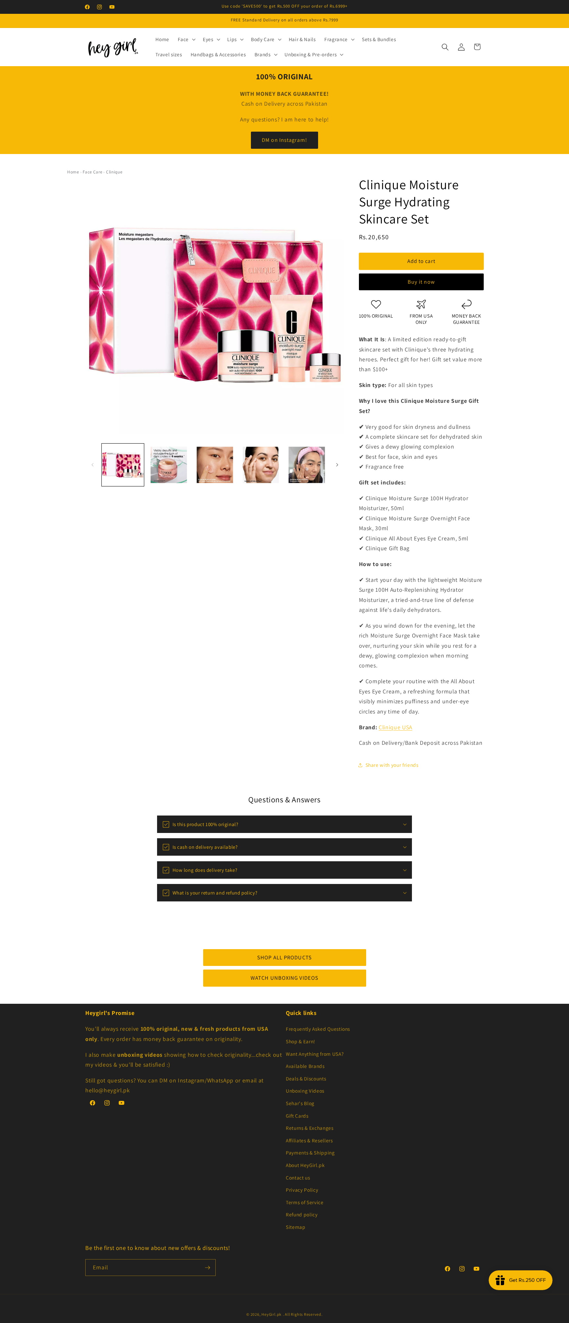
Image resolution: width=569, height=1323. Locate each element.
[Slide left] (92, 465)
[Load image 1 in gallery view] (123, 465)
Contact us (298, 1177)
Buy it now (421, 282)
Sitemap (296, 1227)
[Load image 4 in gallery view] (261, 465)
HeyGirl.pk (271, 1314)
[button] (186, 39)
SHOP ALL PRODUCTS (284, 957)
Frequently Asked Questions (318, 1028)
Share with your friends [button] (392, 765)
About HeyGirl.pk (305, 1165)
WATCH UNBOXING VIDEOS (284, 977)
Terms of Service (305, 1202)
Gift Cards (297, 1115)
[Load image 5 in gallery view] (306, 465)
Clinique (114, 172)
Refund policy (302, 1214)
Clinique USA (395, 727)
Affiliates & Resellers (309, 1140)
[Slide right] (337, 465)
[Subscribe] (207, 1267)
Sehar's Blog (300, 1103)
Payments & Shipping (310, 1152)
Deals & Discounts (306, 1078)
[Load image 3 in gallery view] (215, 465)
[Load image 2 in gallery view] (169, 465)
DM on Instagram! (284, 139)
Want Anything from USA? (314, 1054)
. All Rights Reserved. (303, 1314)
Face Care (92, 172)
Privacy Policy (302, 1189)
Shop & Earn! (300, 1041)
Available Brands (305, 1066)
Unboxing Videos (305, 1090)
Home (73, 172)
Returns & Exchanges (310, 1128)
